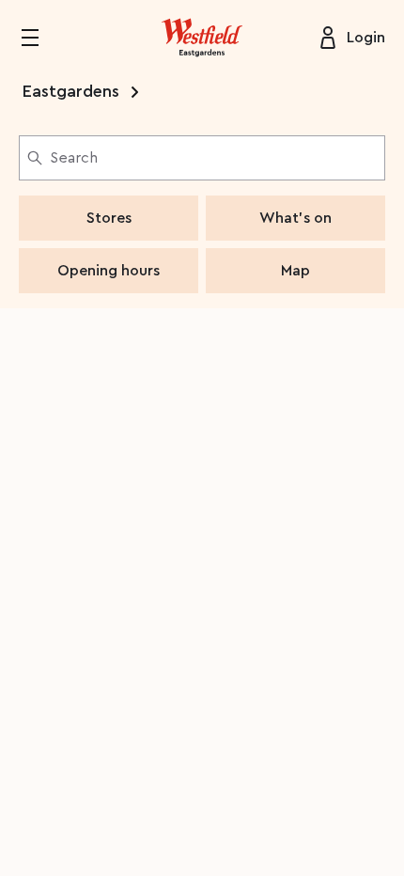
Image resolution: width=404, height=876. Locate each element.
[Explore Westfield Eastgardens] (202, 37)
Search (74, 157)
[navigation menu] (41, 37)
